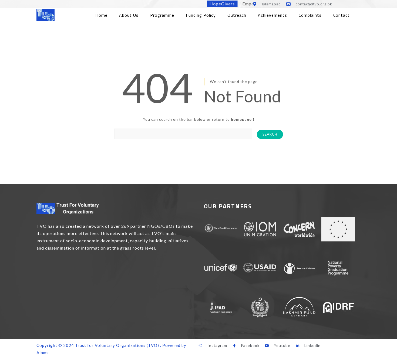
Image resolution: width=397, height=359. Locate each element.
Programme (162, 15)
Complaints (310, 15)
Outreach (236, 15)
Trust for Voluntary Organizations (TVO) (117, 345)
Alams (42, 352)
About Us (129, 15)
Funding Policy (201, 15)
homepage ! (242, 119)
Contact (341, 15)
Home (101, 15)
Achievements (272, 15)
